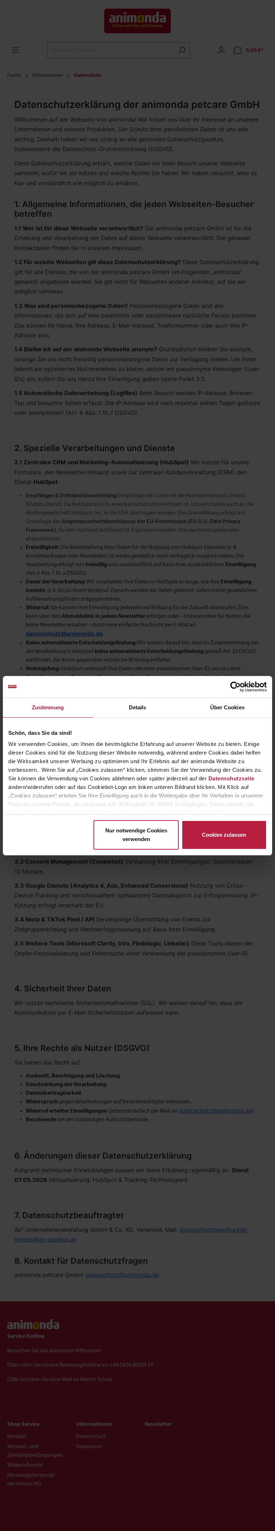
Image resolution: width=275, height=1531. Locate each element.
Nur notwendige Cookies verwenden (136, 834)
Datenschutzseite (231, 778)
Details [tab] (137, 707)
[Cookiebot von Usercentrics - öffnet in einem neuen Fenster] (235, 686)
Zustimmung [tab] (48, 707)
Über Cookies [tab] (227, 707)
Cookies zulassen (224, 835)
